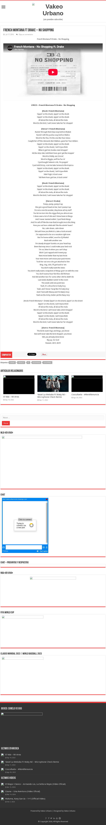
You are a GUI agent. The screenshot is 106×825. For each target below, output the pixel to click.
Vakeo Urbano (69, 811)
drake (12, 363)
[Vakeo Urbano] (53, 9)
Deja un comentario (26, 34)
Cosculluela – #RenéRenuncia (85, 394)
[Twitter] (51, 818)
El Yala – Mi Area (11, 396)
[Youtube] (57, 818)
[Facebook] (49, 818)
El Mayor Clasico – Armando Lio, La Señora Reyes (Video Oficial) (35, 784)
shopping (47, 363)
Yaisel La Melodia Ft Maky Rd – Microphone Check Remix (51, 395)
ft (28, 363)
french (21, 363)
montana (36, 363)
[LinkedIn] (54, 818)
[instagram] (60, 818)
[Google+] (46, 818)
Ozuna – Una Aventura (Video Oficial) (22, 791)
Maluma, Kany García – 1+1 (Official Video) (25, 798)
